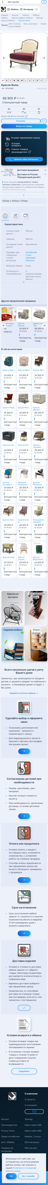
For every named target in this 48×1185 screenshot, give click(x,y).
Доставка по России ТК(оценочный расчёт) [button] (28, 175)
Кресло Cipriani (21, 324)
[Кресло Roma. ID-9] (37, 80)
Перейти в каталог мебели (22, 693)
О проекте (30, 1099)
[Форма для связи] (34, 1111)
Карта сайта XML (33, 1125)
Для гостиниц (14, 24)
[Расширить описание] (24, 195)
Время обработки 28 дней (12, 116)
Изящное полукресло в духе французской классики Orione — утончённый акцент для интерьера (24, 483)
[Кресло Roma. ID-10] (41, 80)
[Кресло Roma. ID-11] (44, 80)
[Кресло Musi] (24, 398)
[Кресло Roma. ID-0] (24, 55)
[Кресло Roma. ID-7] (29, 80)
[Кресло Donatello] (39, 436)
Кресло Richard (36, 409)
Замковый (30, 257)
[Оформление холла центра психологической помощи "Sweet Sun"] (9, 314)
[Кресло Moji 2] (8, 361)
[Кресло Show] (8, 548)
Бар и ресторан (30, 24)
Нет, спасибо (28, 1176)
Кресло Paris (8, 520)
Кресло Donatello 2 (7, 483)
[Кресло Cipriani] (24, 314)
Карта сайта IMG (33, 1130)
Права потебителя (10, 1136)
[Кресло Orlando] (24, 548)
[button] (3, 1)
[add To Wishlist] (43, 121)
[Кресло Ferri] (24, 436)
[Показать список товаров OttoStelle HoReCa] (7, 150)
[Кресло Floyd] (8, 398)
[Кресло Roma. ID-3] (14, 80)
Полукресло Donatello (38, 521)
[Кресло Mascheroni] (39, 548)
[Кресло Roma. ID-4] (18, 80)
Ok (11, 1176)
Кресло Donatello (37, 446)
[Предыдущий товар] (1, 33)
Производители (9, 1125)
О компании (31, 1105)
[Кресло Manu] (24, 361)
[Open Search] (37, 9)
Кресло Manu (23, 370)
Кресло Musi (23, 408)
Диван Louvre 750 (39, 324)
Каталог (5, 1119)
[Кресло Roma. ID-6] (26, 80)
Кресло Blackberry (37, 483)
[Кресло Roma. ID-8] (33, 80)
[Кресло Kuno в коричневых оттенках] (24, 511)
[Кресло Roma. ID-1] (6, 80)
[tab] (5, 215)
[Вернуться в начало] (3, 9)
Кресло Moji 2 (8, 370)
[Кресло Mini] (39, 361)
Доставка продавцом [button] (28, 170)
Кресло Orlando (21, 558)
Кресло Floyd (8, 408)
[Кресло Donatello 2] (8, 473)
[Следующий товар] (46, 33)
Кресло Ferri (23, 445)
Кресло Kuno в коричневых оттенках (23, 521)
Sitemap (29, 1119)
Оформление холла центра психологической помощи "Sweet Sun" (8, 324)
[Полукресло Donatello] (39, 511)
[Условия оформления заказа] (8, 139)
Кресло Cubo (8, 445)
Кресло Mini (38, 370)
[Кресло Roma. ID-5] (22, 80)
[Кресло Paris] (8, 511)
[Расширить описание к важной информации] (24, 282)
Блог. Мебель (7, 1142)
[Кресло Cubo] (8, 436)
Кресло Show (8, 557)
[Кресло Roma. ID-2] (10, 80)
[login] (44, 1)
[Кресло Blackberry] (39, 473)
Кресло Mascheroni (38, 558)
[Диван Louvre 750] (39, 314)
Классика (30, 260)
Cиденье (10, 239)
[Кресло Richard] (39, 398)
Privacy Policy (8, 1130)
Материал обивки (14, 266)
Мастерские (13, 2)
